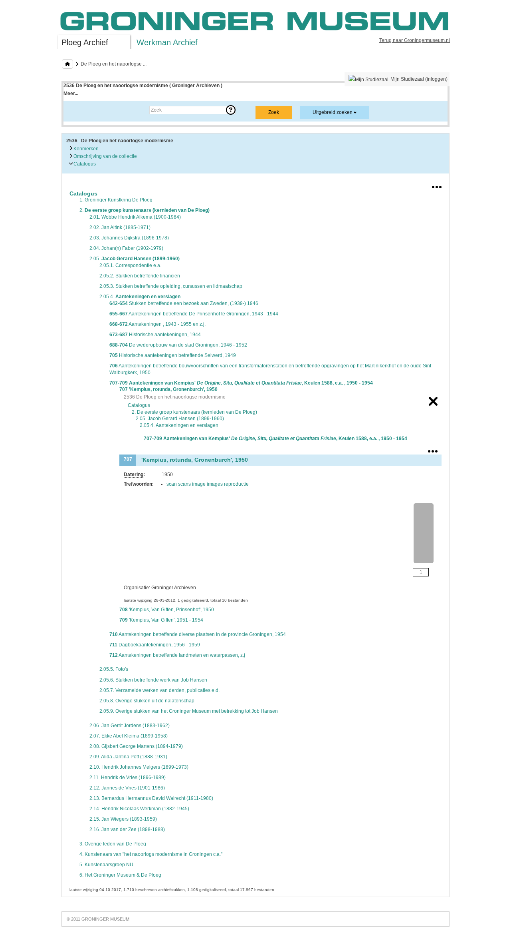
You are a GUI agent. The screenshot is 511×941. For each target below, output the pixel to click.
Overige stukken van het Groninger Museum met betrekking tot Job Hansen (188, 711)
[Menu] (437, 185)
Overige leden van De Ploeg (112, 844)
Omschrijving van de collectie (104, 156)
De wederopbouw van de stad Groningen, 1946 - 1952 (178, 345)
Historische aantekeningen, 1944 (155, 334)
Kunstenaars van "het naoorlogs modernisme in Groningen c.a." (150, 854)
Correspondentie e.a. (130, 265)
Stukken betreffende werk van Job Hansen (153, 680)
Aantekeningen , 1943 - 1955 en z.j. (157, 324)
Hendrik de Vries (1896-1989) (127, 777)
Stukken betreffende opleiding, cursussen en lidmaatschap (170, 286)
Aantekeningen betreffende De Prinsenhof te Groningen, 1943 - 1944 (193, 314)
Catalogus (84, 164)
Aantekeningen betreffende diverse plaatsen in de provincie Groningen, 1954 (197, 634)
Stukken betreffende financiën (139, 276)
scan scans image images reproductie (207, 484)
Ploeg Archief (84, 42)
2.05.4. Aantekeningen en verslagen (179, 425)
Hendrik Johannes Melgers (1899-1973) (138, 767)
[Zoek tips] (231, 110)
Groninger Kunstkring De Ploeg (116, 200)
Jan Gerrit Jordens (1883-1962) (129, 725)
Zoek (76, 110)
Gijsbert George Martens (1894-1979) (136, 746)
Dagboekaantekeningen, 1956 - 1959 (154, 645)
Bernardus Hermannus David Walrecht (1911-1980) (151, 798)
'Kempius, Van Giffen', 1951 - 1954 (161, 620)
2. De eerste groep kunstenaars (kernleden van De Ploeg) (194, 412)
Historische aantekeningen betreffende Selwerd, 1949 (172, 355)
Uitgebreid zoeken (333, 112)
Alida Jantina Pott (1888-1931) (128, 757)
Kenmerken (85, 149)
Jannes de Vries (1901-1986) (127, 788)
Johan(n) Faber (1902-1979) (126, 248)
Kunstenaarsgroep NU (106, 864)
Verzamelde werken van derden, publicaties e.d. (159, 690)
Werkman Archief (167, 42)
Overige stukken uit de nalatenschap (146, 701)
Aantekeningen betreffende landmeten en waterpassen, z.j (177, 655)
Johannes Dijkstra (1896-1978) (129, 238)
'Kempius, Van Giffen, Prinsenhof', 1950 (166, 609)
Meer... (70, 93)
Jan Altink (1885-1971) (120, 227)
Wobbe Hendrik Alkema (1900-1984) (135, 217)
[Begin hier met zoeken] (67, 64)
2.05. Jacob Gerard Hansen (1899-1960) (180, 418)
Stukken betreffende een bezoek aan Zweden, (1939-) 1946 (183, 303)
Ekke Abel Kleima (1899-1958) (128, 736)
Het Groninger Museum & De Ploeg (120, 875)
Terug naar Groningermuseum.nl (414, 40)
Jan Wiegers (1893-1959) (123, 819)
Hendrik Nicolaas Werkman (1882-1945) (139, 808)
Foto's (113, 669)
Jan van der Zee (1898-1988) (127, 829)
